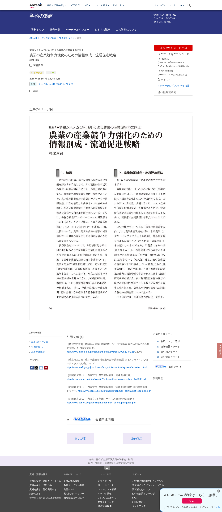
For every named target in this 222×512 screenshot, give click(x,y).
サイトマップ (139, 505)
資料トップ (37, 29)
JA (180, 5)
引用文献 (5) (37, 346)
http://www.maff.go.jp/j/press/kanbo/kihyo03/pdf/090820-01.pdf (101, 351)
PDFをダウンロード (172, 48)
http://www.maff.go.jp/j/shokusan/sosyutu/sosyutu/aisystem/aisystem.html (107, 367)
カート (172, 5)
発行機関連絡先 (167, 92)
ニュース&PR (101, 5)
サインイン (159, 5)
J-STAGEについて (79, 5)
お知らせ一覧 (105, 481)
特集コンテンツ (106, 501)
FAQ (134, 497)
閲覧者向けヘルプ (141, 489)
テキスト (165, 79)
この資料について (126, 29)
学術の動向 (51, 38)
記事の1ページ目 (39, 341)
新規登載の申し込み (74, 497)
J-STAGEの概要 (71, 481)
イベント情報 (105, 493)
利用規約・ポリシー (74, 493)
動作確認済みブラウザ (143, 493)
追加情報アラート (170, 346)
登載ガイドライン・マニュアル (148, 485)
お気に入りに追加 (170, 341)
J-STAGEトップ (36, 38)
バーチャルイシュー (77, 29)
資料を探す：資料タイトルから (45, 481)
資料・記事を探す (56, 5)
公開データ (69, 489)
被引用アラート (169, 351)
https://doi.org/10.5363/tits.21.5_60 (55, 84)
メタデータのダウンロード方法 (173, 85)
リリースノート (106, 485)
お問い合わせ (139, 501)
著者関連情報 (38, 352)
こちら (216, 507)
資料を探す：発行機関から (43, 489)
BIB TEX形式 (167, 71)
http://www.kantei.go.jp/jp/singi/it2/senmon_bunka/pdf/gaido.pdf (101, 402)
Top (107, 468)
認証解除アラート (170, 356)
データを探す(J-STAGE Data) (44, 497)
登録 (192, 501)
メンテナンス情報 (107, 489)
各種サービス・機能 (74, 485)
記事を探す (35, 493)
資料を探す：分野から (40, 485)
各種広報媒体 (105, 505)
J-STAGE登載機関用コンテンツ (148, 481)
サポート (117, 5)
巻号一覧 (55, 29)
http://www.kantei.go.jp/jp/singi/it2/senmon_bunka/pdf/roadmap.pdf (114, 390)
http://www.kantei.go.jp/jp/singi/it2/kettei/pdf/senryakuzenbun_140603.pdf (106, 379)
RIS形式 (165, 58)
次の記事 (136, 438)
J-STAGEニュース (107, 497)
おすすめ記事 (102, 29)
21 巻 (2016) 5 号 (67, 38)
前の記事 (80, 438)
